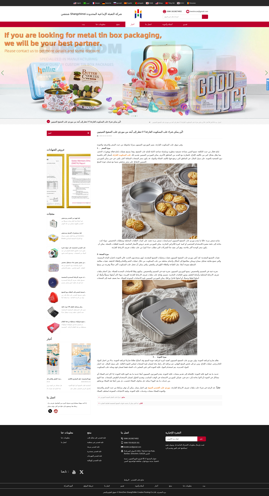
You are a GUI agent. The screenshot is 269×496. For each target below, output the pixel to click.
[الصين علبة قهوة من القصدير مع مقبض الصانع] (53, 223)
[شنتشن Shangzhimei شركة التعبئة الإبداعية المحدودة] (138, 13)
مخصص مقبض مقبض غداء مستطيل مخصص (73, 262)
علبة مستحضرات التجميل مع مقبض (71, 233)
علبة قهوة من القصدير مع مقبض (70, 218)
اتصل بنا (148, 24)
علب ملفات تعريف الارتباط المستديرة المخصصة (73, 277)
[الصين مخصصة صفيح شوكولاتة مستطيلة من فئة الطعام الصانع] (53, 327)
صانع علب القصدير (137, 480)
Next (90, 176)
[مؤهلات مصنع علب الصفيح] (134, 72)
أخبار (132, 24)
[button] (266, 73)
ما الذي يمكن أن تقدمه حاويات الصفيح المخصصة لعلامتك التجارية (119, 403)
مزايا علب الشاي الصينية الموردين (110, 397)
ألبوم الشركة (68, 486)
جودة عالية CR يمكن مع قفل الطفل (71, 307)
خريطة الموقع (88, 486)
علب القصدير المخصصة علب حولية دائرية (73, 248)
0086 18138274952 (174, 11)
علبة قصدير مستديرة (94, 451)
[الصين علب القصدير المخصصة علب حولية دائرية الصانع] (53, 253)
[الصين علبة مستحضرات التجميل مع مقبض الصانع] (53, 238)
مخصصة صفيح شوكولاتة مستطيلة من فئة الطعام (73, 321)
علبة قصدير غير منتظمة (95, 442)
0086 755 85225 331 (131, 443)
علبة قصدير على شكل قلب (96, 438)
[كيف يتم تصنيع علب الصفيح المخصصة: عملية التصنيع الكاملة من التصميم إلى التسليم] (69, 359)
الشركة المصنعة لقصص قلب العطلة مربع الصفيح (73, 292)
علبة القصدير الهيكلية (94, 460)
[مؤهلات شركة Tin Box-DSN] (69, 181)
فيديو (185, 24)
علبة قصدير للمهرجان (94, 456)
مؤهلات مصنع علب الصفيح (57, 142)
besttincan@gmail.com (199, 11)
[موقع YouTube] (56, 411)
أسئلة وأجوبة (167, 24)
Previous (47, 176)
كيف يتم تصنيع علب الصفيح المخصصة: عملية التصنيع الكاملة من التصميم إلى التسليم (68, 379)
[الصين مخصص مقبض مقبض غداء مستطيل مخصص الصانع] (53, 267)
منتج (118, 24)
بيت (83, 24)
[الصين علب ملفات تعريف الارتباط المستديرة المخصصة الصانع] (53, 282)
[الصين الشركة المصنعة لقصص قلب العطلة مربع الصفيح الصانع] (53, 297)
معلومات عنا (100, 24)
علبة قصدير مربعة (93, 447)
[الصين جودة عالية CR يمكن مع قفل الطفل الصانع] (53, 312)
